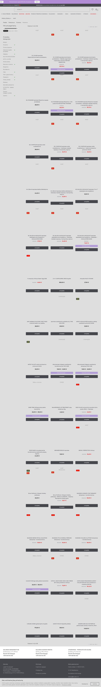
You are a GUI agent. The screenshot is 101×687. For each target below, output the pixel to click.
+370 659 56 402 (73, 655)
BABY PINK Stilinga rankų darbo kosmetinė (37, 408)
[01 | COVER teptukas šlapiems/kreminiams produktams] (37, 42)
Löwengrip (62, 296)
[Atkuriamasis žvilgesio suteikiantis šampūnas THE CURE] (86, 351)
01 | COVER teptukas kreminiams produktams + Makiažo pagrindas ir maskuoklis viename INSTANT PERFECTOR (61, 60)
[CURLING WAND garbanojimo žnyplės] (37, 610)
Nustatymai (85, 684)
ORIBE (62, 382)
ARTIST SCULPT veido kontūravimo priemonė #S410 (37, 365)
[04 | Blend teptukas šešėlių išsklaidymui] (37, 176)
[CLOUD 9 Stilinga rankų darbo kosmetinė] (37, 568)
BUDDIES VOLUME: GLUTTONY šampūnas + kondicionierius (86, 538)
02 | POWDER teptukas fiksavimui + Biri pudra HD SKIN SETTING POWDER (61, 102)
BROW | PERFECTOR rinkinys (86, 450)
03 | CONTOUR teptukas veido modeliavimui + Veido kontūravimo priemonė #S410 (86, 148)
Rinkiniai (5, 82)
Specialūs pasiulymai (8, 85)
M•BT (37, 30)
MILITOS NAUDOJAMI (9, 56)
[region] (50, 682)
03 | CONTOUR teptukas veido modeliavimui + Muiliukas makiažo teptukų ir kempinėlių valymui (62, 148)
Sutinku (95, 684)
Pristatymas (39, 670)
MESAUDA (62, 470)
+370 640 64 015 (8, 655)
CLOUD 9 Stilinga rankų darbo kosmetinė (37, 581)
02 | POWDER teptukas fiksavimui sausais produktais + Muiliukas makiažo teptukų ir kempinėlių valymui (86, 103)
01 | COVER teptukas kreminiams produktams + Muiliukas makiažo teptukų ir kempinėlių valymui (86, 59)
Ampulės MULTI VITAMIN (86, 278)
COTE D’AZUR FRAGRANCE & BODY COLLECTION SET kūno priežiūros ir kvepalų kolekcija (86, 582)
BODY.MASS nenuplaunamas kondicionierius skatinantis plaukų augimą (37, 452)
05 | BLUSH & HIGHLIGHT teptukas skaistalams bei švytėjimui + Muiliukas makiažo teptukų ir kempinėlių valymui (61, 237)
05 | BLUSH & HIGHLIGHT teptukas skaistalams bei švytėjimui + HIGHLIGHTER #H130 (37, 237)
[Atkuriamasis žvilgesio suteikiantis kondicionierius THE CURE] (62, 351)
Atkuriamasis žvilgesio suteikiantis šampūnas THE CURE (86, 365)
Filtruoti (5, 30)
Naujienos (5, 67)
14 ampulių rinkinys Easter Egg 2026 (37, 278)
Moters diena (6, 61)
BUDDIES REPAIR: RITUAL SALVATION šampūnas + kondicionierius (37, 538)
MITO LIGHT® (7, 59)
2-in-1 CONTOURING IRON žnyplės (62, 278)
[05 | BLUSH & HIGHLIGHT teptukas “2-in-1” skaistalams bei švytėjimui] (86, 176)
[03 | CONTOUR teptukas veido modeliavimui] (37, 131)
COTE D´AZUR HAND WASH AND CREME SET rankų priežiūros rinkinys (62, 581)
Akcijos (5, 42)
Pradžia (5, 22)
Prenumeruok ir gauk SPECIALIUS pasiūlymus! (14, 2)
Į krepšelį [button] (37, 67)
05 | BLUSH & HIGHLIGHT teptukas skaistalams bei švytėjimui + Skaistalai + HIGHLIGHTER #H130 (86, 237)
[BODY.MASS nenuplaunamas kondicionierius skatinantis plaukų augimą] (37, 437)
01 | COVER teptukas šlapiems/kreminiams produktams (37, 56)
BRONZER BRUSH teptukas (61, 450)
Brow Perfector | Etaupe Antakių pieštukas (37, 494)
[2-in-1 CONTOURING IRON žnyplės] (62, 265)
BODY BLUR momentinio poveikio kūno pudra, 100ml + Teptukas (86, 408)
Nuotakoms (6, 69)
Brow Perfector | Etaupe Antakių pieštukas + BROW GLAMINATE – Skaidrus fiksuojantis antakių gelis (62, 496)
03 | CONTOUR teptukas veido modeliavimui (37, 145)
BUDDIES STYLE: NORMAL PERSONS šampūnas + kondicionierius (62, 538)
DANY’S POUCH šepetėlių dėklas (62, 623)
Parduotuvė (12, 22)
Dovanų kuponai (7, 47)
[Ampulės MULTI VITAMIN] (86, 265)
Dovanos (18, 22)
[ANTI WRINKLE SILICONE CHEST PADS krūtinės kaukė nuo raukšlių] (37, 308)
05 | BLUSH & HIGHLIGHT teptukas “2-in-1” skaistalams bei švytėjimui (86, 190)
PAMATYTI (16, 5)
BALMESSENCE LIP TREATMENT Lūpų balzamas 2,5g (62, 408)
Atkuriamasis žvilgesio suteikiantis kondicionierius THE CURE (62, 365)
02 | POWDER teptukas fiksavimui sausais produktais (37, 101)
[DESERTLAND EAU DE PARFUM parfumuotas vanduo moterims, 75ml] (86, 610)
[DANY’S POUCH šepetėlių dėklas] (62, 610)
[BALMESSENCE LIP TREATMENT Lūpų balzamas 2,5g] (62, 394)
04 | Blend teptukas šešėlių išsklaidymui (37, 189)
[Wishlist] (46, 33)
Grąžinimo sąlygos (41, 667)
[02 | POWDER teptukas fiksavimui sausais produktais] (37, 87)
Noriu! (29, 2)
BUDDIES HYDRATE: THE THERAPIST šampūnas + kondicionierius (86, 494)
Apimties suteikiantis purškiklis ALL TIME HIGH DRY (62, 322)
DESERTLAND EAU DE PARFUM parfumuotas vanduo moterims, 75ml (87, 624)
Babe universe (37, 382)
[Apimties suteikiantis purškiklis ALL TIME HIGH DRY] (62, 308)
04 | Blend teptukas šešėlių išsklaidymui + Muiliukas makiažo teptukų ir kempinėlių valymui (62, 192)
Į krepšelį (61, 73)
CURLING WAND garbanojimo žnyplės (37, 623)
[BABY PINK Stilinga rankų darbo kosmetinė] (37, 394)
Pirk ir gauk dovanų (8, 74)
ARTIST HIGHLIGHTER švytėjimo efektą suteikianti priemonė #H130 (86, 322)
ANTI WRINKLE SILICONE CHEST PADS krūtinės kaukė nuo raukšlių (37, 322)
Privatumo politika (66, 685)
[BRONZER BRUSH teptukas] (62, 437)
